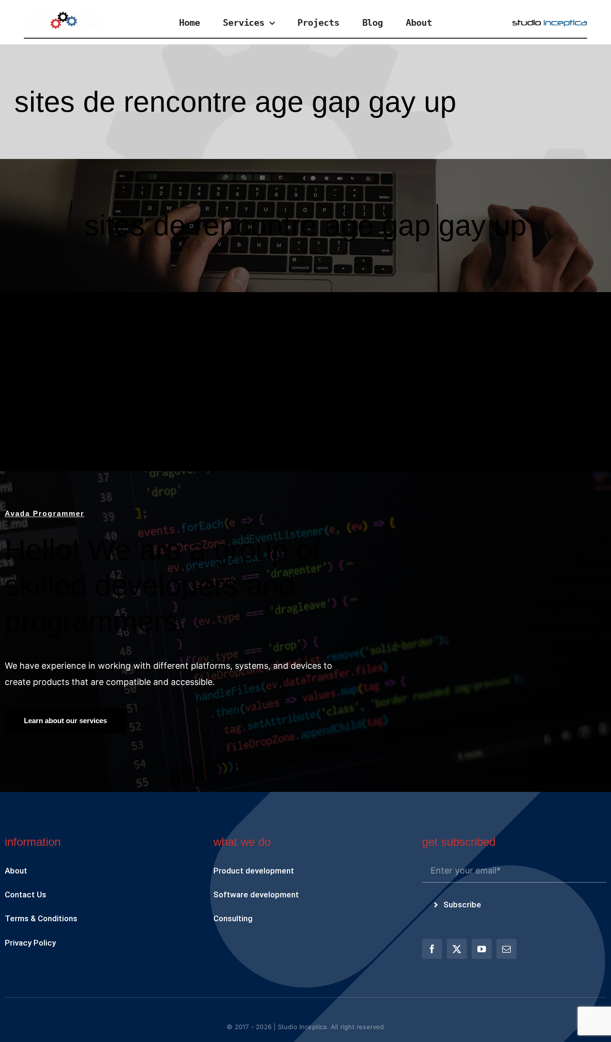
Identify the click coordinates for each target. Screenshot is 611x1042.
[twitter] (457, 949)
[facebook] (432, 949)
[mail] (506, 949)
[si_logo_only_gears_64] (64, 16)
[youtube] (482, 949)
